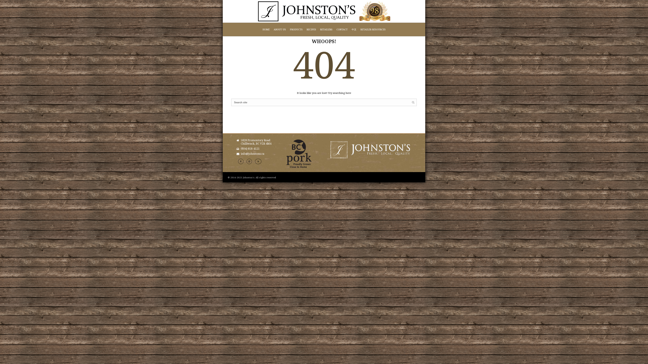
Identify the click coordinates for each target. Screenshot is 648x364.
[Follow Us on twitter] (258, 161)
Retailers (326, 29)
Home (266, 29)
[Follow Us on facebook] (241, 161)
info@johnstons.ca (252, 153)
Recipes (311, 29)
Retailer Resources (373, 29)
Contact (342, 29)
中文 (354, 29)
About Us (280, 29)
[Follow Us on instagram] (249, 161)
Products (296, 29)
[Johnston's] (324, 11)
